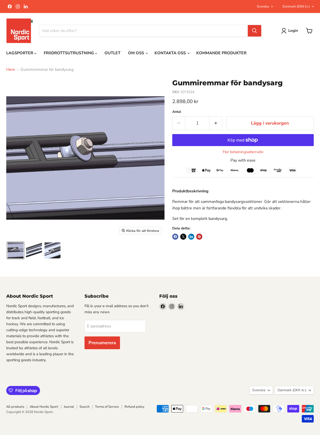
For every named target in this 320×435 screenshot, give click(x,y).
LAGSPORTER (20, 53)
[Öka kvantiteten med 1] (216, 123)
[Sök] (254, 31)
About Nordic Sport (44, 406)
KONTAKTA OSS (170, 53)
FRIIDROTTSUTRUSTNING (69, 53)
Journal (69, 406)
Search (85, 406)
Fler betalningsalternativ (243, 152)
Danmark (296, 6)
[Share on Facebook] (175, 237)
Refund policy (134, 406)
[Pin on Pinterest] (199, 237)
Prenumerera (102, 343)
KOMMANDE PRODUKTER (221, 53)
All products (15, 406)
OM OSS (136, 53)
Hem (10, 69)
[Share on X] (183, 237)
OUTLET (112, 53)
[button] (15, 250)
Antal (176, 112)
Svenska (263, 6)
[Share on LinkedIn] (191, 237)
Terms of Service (107, 406)
